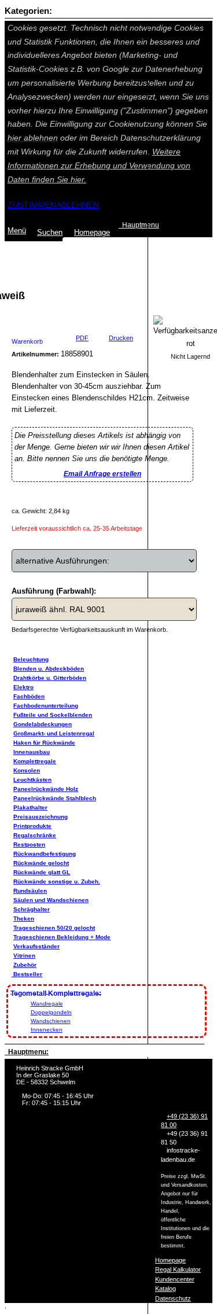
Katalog (165, 1288)
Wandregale (47, 1003)
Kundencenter (174, 1279)
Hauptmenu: (27, 1052)
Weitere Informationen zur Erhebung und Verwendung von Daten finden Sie (99, 165)
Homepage (170, 1260)
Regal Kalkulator (178, 1269)
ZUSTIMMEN (32, 204)
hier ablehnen (33, 137)
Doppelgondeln (51, 1012)
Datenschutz (173, 1298)
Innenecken (46, 1029)
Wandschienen (51, 1021)
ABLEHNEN (77, 204)
